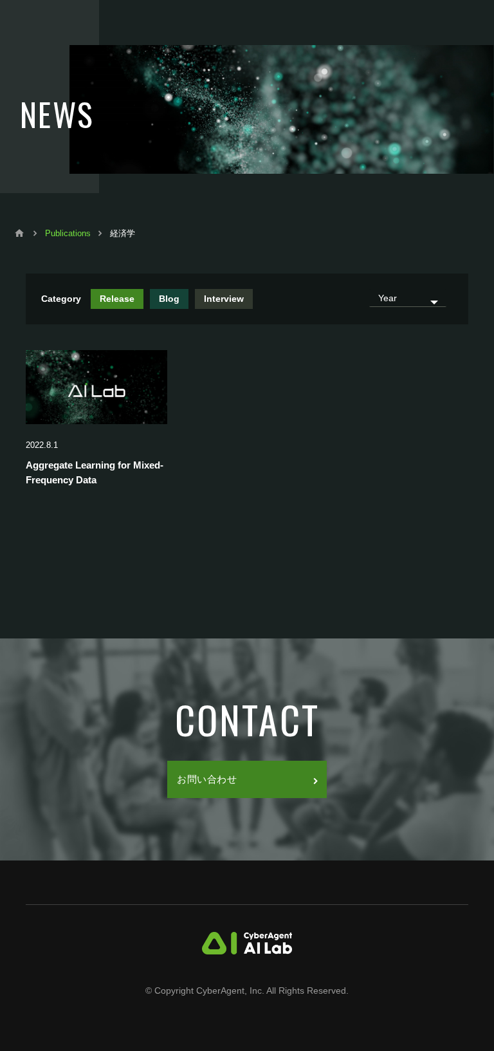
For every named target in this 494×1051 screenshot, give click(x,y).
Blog (169, 298)
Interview (224, 298)
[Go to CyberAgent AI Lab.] (19, 233)
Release (117, 298)
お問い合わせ (207, 779)
